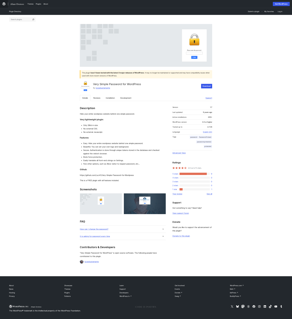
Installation (110, 98)
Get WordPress (281, 4)
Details (85, 98)
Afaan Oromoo (36, 307)
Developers (124, 293)
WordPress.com (237, 285)
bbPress (234, 293)
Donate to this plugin (181, 236)
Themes (67, 289)
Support (209, 98)
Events (177, 289)
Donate (178, 293)
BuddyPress (235, 296)
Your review (177, 194)
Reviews (96, 98)
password (193, 137)
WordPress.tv (126, 296)
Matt (232, 289)
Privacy (12, 296)
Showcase (68, 285)
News (11, 289)
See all (209, 194)
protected (207, 146)
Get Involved (180, 285)
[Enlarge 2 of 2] (163, 196)
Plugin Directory (15, 11)
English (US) (207, 132)
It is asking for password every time (95, 236)
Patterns (67, 296)
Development (125, 98)
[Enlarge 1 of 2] (119, 196)
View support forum (180, 213)
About (11, 285)
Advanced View (179, 153)
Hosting (12, 293)
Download (207, 86)
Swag (178, 296)
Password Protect (205, 137)
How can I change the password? (94, 229)
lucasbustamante (103, 88)
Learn (122, 285)
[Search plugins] (33, 19)
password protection (204, 142)
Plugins (67, 293)
